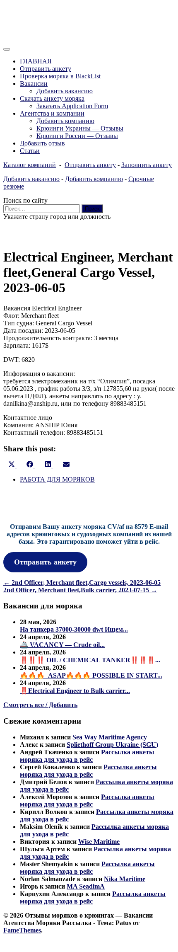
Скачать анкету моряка (52, 98)
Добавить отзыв (42, 143)
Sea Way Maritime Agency (109, 737)
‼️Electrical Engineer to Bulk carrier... (75, 690)
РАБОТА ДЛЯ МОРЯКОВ (57, 479)
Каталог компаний (29, 164)
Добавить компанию (65, 120)
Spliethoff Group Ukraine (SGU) (112, 744)
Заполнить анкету (146, 164)
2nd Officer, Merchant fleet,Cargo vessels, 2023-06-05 (82, 582)
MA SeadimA (86, 886)
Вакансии (34, 83)
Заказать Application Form (72, 105)
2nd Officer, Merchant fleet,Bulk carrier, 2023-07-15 (80, 589)
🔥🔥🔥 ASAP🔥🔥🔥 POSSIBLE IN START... (91, 675)
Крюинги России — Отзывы (77, 135)
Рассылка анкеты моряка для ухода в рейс (87, 756)
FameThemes (22, 930)
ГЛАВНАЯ (36, 61)
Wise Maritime (99, 841)
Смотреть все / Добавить (40, 704)
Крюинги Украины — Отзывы (79, 128)
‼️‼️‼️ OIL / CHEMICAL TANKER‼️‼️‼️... (90, 660)
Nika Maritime (124, 878)
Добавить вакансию (64, 90)
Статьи (30, 150)
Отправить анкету (45, 68)
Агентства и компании (52, 113)
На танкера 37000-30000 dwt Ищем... (74, 629)
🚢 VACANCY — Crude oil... (62, 644)
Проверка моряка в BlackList (60, 76)
